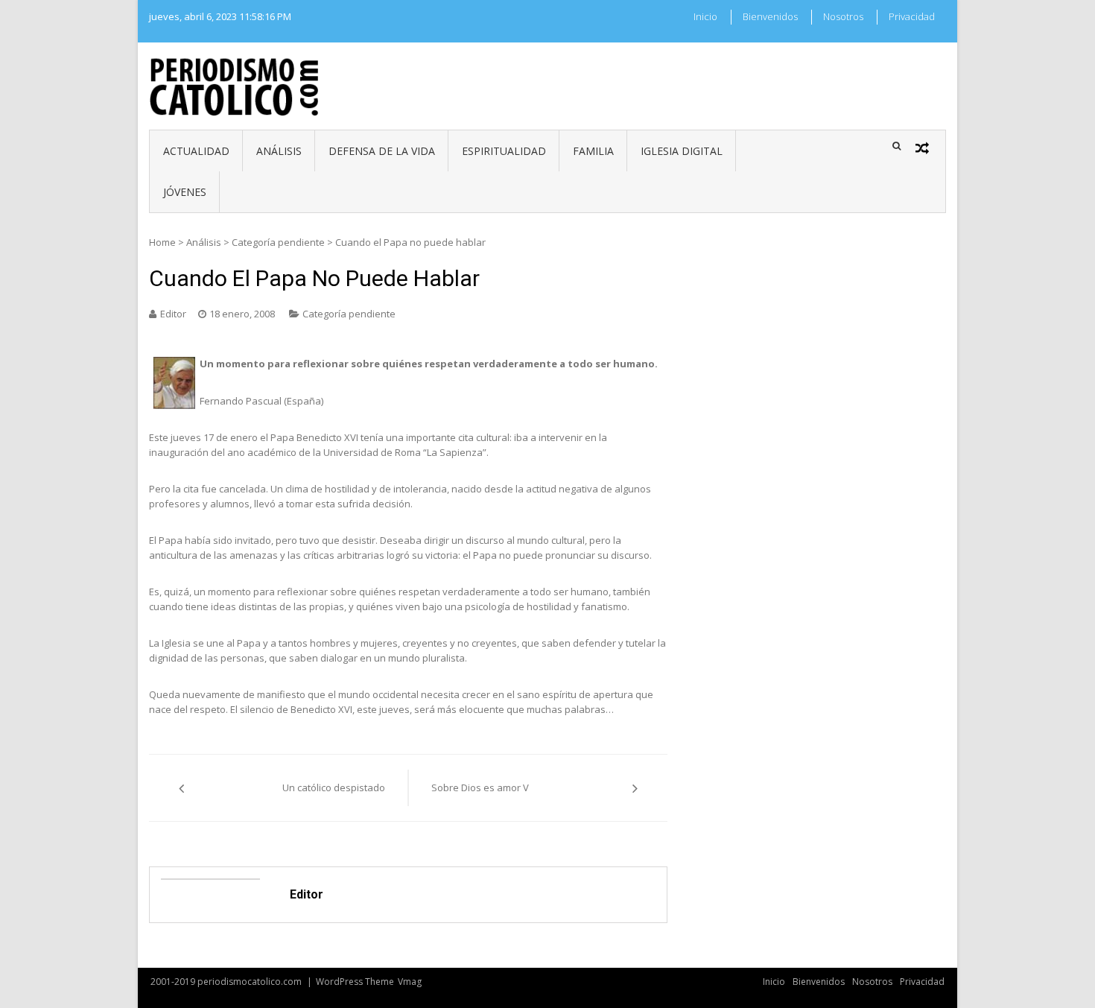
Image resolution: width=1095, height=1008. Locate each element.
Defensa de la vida (381, 151)
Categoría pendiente (278, 242)
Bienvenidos (770, 16)
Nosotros (843, 16)
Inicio (705, 16)
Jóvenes (184, 192)
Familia (593, 151)
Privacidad (912, 16)
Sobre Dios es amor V (480, 787)
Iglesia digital (682, 151)
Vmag (410, 981)
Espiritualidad (504, 151)
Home (162, 242)
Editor (173, 313)
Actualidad (196, 151)
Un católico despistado (333, 787)
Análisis (279, 151)
